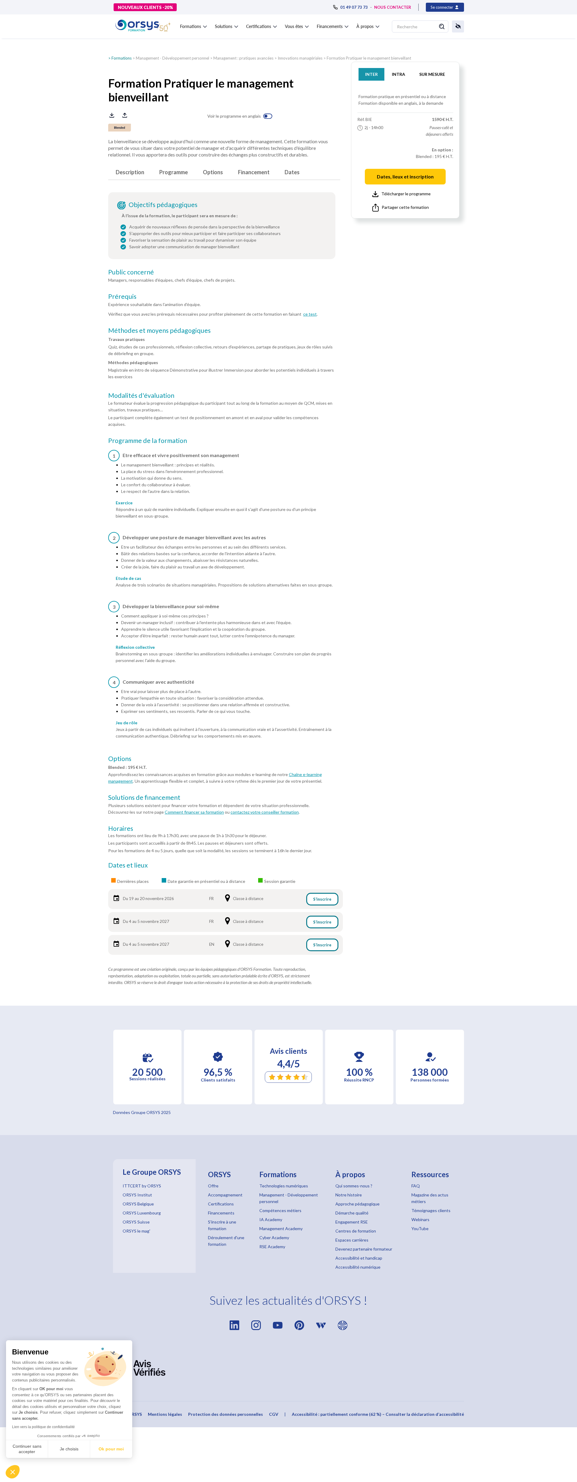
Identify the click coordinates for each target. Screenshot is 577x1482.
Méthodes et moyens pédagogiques (159, 330)
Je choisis (69, 1448)
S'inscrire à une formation (222, 1225)
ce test (310, 314)
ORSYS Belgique (138, 1203)
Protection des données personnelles (225, 1414)
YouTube (420, 1228)
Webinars (420, 1219)
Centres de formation (355, 1230)
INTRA (398, 74)
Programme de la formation (147, 440)
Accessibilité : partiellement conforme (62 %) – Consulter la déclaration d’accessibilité (378, 1414)
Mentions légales (165, 1414)
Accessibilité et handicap (358, 1258)
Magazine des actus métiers (429, 1198)
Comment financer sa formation (194, 812)
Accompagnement (225, 1194)
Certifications (221, 1203)
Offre (213, 1185)
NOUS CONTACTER (392, 7)
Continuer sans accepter (27, 1449)
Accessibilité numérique (357, 1267)
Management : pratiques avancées (243, 58)
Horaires (120, 828)
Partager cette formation (405, 207)
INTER (371, 74)
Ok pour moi (111, 1448)
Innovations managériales (300, 58)
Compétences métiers (280, 1210)
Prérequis (122, 296)
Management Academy (281, 1228)
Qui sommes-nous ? (353, 1185)
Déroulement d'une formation (226, 1241)
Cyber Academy (274, 1237)
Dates (292, 172)
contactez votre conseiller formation (264, 812)
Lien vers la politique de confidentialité (43, 1427)
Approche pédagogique (357, 1203)
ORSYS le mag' (136, 1230)
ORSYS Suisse (136, 1221)
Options (213, 172)
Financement (254, 172)
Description (130, 172)
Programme (173, 172)
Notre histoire (348, 1194)
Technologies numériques (283, 1185)
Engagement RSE (351, 1221)
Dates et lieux (128, 865)
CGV (273, 1414)
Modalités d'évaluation (141, 395)
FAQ (415, 1185)
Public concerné (131, 272)
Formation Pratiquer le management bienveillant (369, 58)
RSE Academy (272, 1246)
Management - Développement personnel (172, 58)
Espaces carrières (351, 1239)
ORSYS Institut (137, 1194)
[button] (12, 1472)
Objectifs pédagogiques (163, 204)
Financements (221, 1212)
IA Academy (270, 1219)
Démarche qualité (351, 1212)
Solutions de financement (144, 797)
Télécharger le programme (406, 193)
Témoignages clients (430, 1210)
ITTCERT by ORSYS (142, 1185)
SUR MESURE (432, 74)
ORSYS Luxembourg (142, 1212)
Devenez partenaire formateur (363, 1249)
